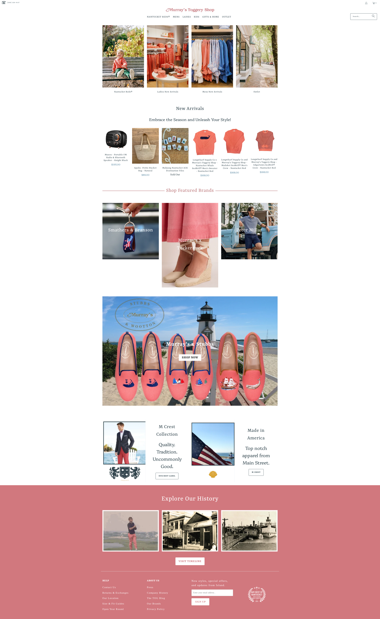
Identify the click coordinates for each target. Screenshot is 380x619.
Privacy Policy (156, 609)
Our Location (110, 598)
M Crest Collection (167, 430)
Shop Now (190, 357)
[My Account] (366, 3)
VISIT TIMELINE (190, 561)
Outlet (257, 59)
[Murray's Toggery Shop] (190, 10)
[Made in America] (213, 451)
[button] (158, 17)
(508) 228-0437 (13, 2)
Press (150, 587)
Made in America (256, 434)
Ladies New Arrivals (168, 59)
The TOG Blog (156, 598)
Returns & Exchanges (115, 593)
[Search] (373, 16)
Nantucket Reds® (123, 59)
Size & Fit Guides (113, 603)
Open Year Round (113, 609)
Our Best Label (167, 476)
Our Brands (154, 603)
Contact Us (109, 587)
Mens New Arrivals (212, 59)
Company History (157, 593)
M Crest (256, 472)
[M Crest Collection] (123, 451)
